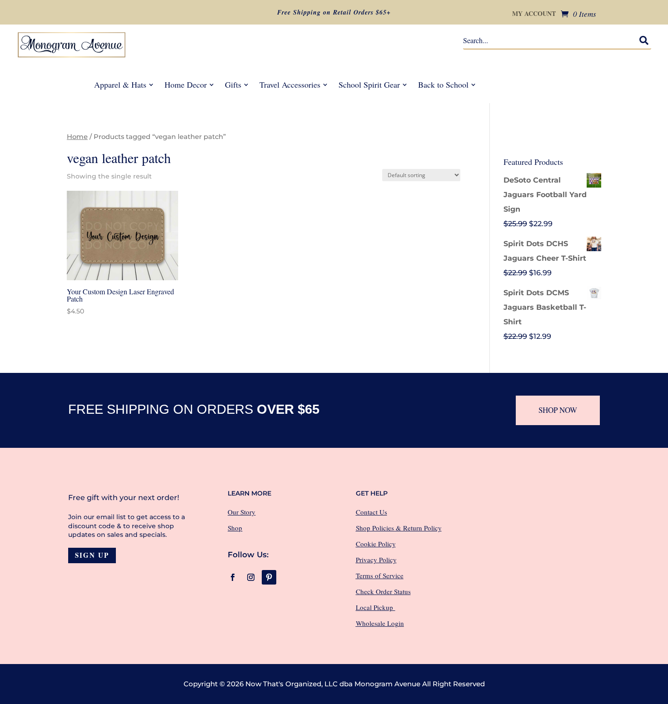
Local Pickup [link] (375, 607)
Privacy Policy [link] (376, 559)
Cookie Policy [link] (376, 543)
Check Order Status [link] (383, 591)
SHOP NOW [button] (557, 410)
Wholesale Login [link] (380, 623)
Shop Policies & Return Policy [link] (399, 527)
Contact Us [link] (371, 511)
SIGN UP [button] (92, 555)
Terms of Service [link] (380, 575)
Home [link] (77, 137)
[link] (578, 13)
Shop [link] (235, 527)
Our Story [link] (241, 511)
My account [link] (534, 14)
